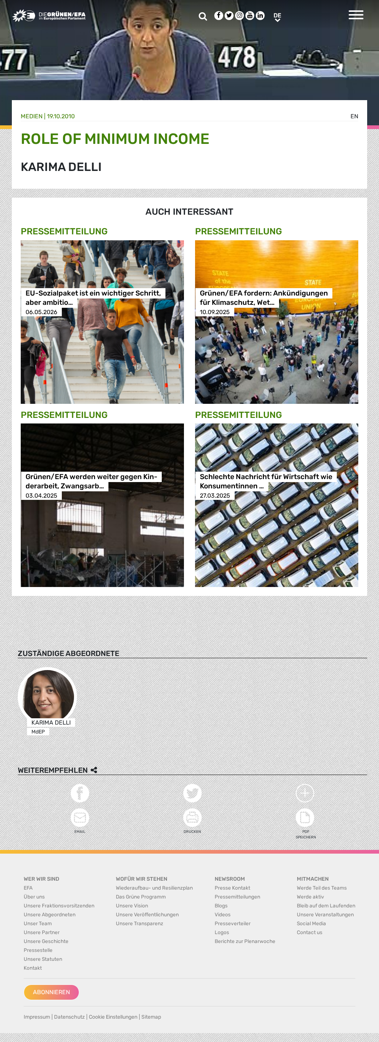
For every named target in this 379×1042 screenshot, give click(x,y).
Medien (32, 116)
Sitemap (151, 1017)
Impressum (37, 1017)
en (354, 116)
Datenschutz (69, 1017)
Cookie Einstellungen (113, 1017)
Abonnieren (51, 992)
